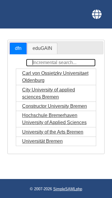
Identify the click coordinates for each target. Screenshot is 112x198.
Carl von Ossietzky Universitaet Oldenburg (55, 77)
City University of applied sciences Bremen (48, 93)
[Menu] (96, 14)
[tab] (18, 48)
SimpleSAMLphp (67, 189)
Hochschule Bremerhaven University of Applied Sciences (54, 119)
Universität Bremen (42, 141)
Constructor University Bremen (54, 106)
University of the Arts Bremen (52, 131)
